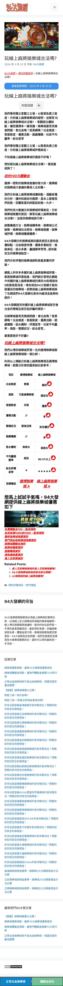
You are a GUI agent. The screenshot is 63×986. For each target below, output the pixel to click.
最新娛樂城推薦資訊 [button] (16, 536)
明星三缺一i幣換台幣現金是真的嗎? (24, 700)
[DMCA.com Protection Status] (13, 967)
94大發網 (9, 73)
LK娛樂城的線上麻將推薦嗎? (28, 576)
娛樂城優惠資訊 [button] (13, 547)
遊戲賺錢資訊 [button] (12, 551)
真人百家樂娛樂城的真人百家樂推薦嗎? (34, 568)
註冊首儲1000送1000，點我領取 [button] (24, 532)
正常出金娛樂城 (15, 981)
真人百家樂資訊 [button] (13, 558)
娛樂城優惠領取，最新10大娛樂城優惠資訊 (28, 667)
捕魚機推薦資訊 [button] (13, 554)
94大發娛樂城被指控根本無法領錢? (32, 572)
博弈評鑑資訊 (25, 73)
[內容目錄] (39, 105)
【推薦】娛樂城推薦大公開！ (20, 690)
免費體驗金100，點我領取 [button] (20, 529)
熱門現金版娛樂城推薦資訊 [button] (20, 540)
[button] (17, 176)
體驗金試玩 (47, 981)
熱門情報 (31, 585)
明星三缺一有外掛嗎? (16, 695)
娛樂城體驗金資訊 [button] (14, 543)
